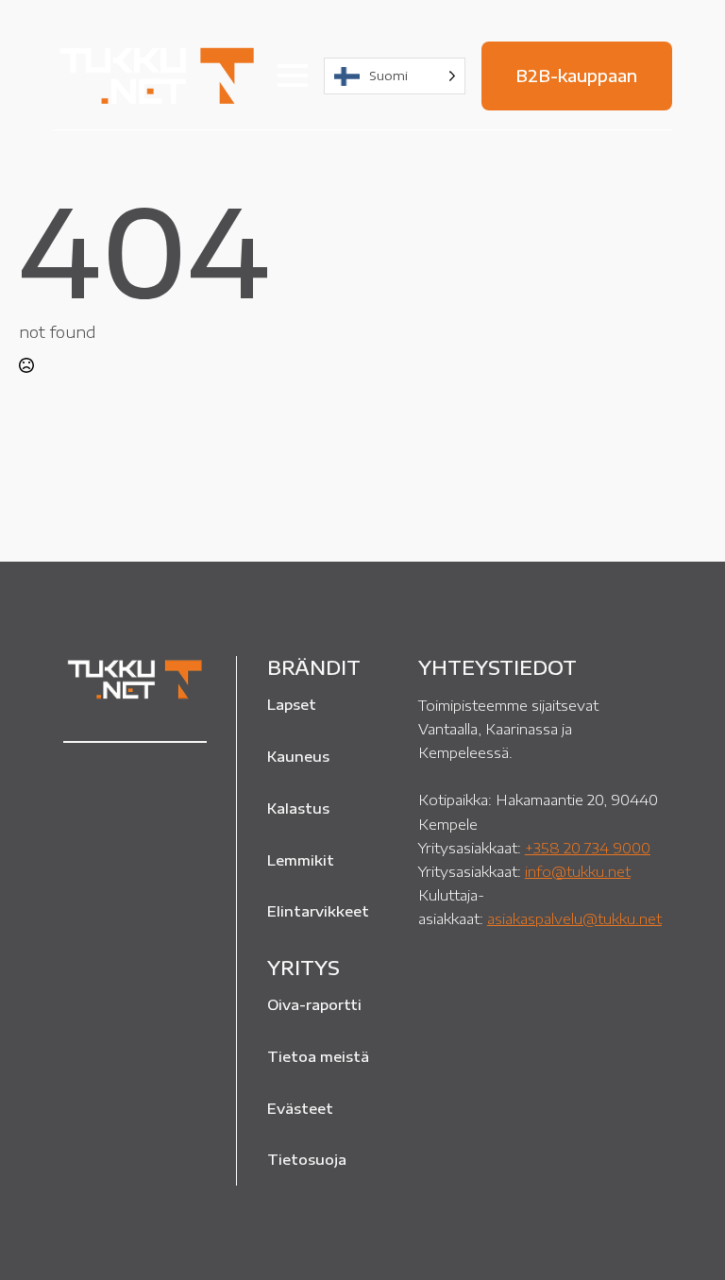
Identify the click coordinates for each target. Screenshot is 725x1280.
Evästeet (300, 1108)
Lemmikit (300, 859)
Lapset (291, 704)
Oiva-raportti (314, 1004)
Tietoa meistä (318, 1056)
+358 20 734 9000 (587, 847)
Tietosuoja (306, 1159)
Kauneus (298, 756)
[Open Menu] (293, 75)
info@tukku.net (578, 871)
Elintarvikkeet (318, 910)
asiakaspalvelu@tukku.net (574, 918)
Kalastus (298, 808)
